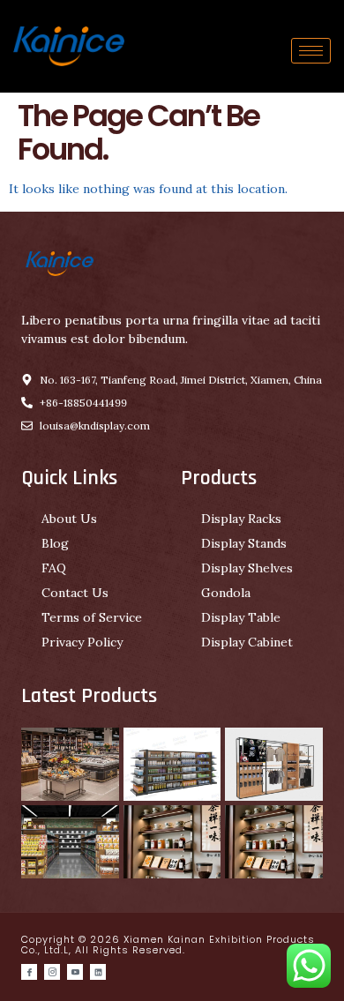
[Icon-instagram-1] (52, 972)
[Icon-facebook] (29, 972)
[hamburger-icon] (311, 50)
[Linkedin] (98, 972)
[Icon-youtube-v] (75, 972)
